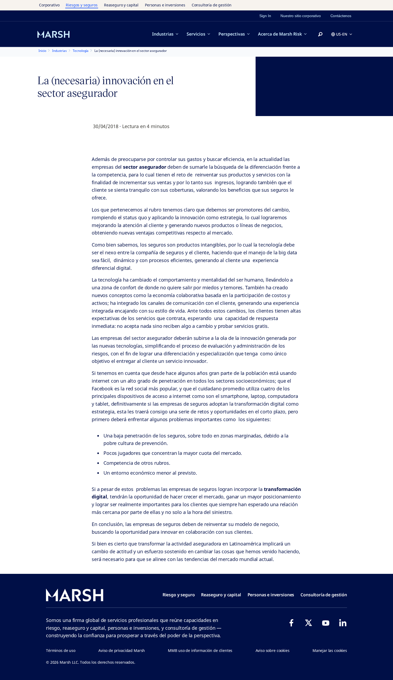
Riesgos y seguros (81, 4)
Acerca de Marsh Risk (280, 34)
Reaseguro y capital (121, 4)
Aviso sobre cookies (273, 650)
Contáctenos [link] (340, 16)
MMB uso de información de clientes (200, 650)
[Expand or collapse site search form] (320, 34)
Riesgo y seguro (179, 595)
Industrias (163, 34)
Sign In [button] (265, 16)
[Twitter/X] (308, 622)
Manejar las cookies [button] (330, 650)
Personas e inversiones (165, 4)
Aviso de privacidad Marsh (121, 650)
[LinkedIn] (342, 622)
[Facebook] (291, 622)
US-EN (341, 34)
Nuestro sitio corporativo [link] (300, 16)
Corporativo (49, 4)
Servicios (196, 34)
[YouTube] (325, 622)
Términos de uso (60, 650)
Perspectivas (231, 34)
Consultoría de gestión (212, 4)
